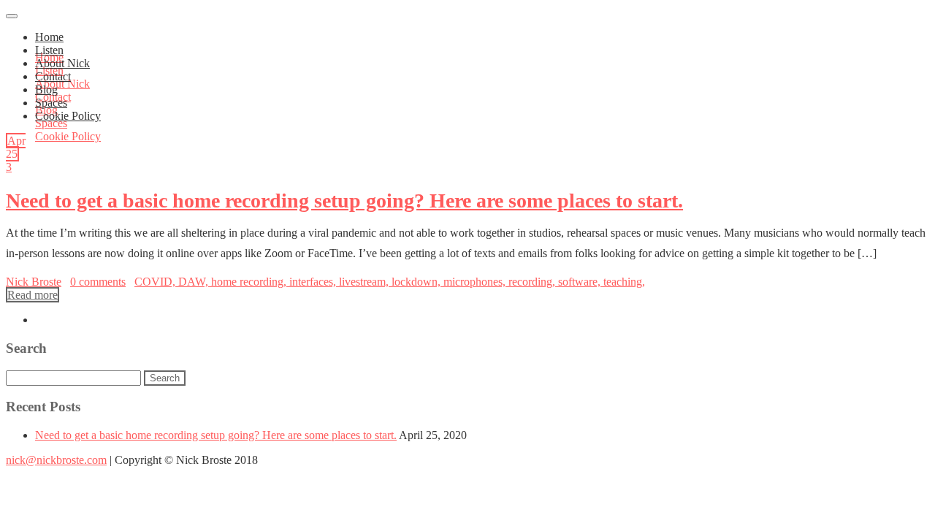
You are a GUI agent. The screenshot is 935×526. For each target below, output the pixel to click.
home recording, (250, 281)
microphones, (475, 281)
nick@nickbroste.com (56, 460)
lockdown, (417, 281)
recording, (533, 281)
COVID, (156, 281)
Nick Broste (33, 281)
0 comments (98, 281)
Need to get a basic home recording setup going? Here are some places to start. (344, 200)
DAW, (194, 281)
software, (580, 281)
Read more (32, 295)
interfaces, (314, 281)
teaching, (624, 281)
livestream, (365, 281)
